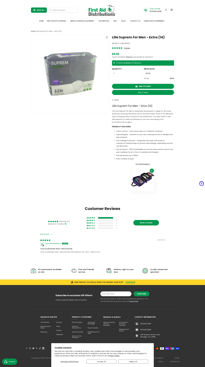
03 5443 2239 (155, 11)
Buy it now (143, 92)
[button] (171, 9)
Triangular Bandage (91, 323)
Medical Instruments (76, 327)
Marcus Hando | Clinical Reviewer (109, 324)
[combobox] (63, 10)
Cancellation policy (158, 360)
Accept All (101, 361)
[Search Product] (50, 10)
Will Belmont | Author (124, 330)
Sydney (59, 322)
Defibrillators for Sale (94, 333)
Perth (58, 326)
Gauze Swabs (93, 328)
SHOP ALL (41, 10)
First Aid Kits (45, 322)
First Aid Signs (77, 322)
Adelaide (59, 335)
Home (33, 31)
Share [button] (116, 100)
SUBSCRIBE (141, 294)
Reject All (133, 361)
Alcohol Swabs (77, 332)
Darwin (58, 331)
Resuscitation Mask (46, 327)
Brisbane (44, 332)
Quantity (117, 69)
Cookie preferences (174, 360)
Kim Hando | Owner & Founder (123, 324)
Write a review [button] (146, 223)
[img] (45, 240)
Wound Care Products (77, 337)
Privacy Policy (114, 355)
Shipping (129, 57)
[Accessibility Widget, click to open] (201, 183)
